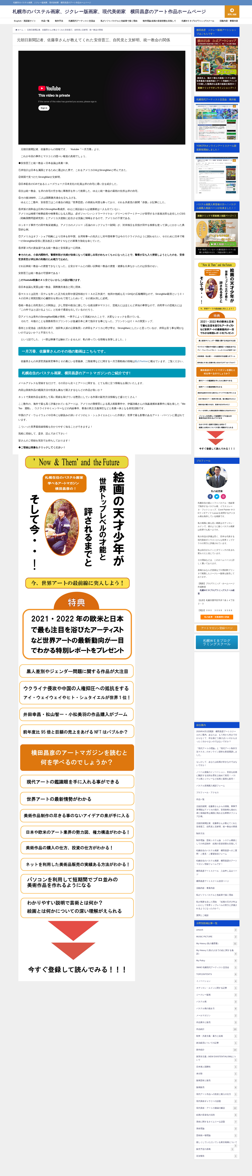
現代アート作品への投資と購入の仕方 (216, 1094)
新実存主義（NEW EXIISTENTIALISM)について (216, 1058)
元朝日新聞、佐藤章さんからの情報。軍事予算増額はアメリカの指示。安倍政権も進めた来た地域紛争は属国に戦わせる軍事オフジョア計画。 (216, 811)
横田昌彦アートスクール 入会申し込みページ (216, 872)
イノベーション (216, 981)
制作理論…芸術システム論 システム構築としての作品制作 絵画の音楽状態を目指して (216, 842)
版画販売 (216, 1087)
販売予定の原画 (214, 1149)
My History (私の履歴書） (216, 943)
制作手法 (59, 21)
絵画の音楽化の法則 (216, 1115)
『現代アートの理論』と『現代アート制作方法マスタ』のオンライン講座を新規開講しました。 (216, 751)
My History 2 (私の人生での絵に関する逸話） (216, 952)
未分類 (216, 1074)
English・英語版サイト (25, 21)
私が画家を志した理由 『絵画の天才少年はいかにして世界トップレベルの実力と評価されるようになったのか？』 (216, 905)
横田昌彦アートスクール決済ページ (212, 881)
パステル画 (216, 1002)
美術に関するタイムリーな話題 (216, 1122)
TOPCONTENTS (216, 974)
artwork (216, 930)
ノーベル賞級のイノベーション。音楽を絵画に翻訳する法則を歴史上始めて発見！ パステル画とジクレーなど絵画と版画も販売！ (216, 775)
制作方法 (200, 833)
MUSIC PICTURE (216, 937)
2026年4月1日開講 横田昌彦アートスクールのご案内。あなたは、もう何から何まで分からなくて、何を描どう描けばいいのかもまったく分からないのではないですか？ (216, 736)
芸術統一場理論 (216, 1135)
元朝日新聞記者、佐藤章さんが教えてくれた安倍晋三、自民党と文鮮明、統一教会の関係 (216, 825)
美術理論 (216, 1128)
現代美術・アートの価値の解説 (216, 1108)
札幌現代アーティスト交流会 (82, 21)
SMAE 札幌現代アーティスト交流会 (216, 967)
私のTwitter (141, 361)
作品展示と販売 (216, 1022)
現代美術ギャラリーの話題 (216, 1101)
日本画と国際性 (216, 1067)
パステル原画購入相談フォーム (210, 786)
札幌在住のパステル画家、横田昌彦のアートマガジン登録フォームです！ (216, 862)
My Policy (216, 960)
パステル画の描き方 (216, 1008)
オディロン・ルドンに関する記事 (216, 988)
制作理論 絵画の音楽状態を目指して (159, 21)
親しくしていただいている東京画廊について (216, 1143)
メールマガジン (216, 1015)
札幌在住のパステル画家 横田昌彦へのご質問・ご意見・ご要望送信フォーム (216, 852)
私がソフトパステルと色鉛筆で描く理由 (119, 21)
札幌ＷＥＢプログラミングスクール (198, 21)
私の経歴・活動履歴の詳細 (216, 617)
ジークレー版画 (216, 995)
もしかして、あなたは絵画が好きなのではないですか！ (216, 763)
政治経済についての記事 (216, 1043)
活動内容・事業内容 (229, 21)
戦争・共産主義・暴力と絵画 (216, 1036)
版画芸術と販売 (216, 1080)
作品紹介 (216, 1029)
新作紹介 (216, 1050)
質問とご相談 (202, 915)
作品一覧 (45, 21)
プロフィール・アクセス (207, 792)
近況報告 (216, 1156)
